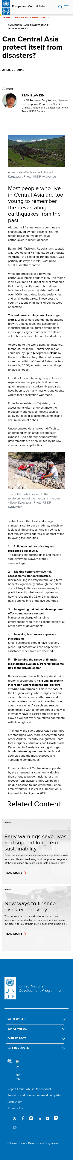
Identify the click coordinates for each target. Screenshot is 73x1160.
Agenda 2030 (37, 793)
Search (60, 7)
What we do (17, 1029)
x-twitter (14, 1118)
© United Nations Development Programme (32, 1143)
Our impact (16, 1038)
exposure (14, 1128)
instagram (31, 1118)
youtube (47, 1118)
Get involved (18, 1048)
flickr (56, 1118)
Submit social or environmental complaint (34, 1095)
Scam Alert (14, 1102)
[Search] (18, 1070)
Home (6, 17)
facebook (23, 1118)
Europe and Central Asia (28, 6)
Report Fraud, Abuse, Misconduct (29, 1089)
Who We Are (17, 1019)
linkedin (39, 1118)
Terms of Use (15, 1108)
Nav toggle (66, 7)
